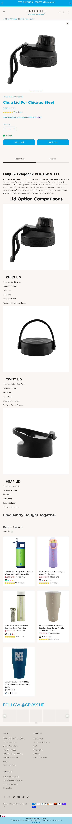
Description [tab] (19, 159)
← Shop (6, 19)
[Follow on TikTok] (23, 797)
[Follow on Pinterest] (14, 797)
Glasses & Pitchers (10, 757)
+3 (15, 634)
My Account (38, 738)
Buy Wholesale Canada (12, 780)
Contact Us (37, 750)
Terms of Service (40, 757)
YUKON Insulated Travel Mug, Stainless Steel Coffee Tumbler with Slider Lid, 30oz (51, 628)
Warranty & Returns (41, 742)
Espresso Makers (10, 742)
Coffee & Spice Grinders (13, 754)
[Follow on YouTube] (18, 797)
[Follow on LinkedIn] (28, 797)
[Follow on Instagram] (9, 797)
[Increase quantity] (14, 129)
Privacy (36, 754)
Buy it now (52, 142)
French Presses (9, 750)
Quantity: (7, 124)
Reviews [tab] (52, 159)
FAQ (35, 746)
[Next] (70, 3)
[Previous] (2, 3)
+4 (50, 580)
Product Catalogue (11, 784)
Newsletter (7, 788)
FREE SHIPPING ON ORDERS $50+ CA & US (36, 2)
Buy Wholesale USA (11, 777)
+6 (15, 580)
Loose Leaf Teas (9, 765)
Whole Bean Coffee (11, 746)
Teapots (6, 761)
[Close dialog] (70, 818)
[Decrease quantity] (6, 129)
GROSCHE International (13, 97)
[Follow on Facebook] (4, 797)
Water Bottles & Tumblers (13, 738)
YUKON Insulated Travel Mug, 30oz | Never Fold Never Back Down (17, 684)
